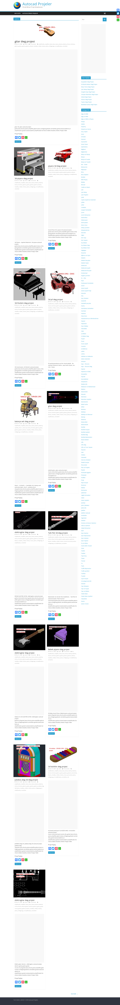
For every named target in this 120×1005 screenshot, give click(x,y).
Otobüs (83, 455)
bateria (60, 44)
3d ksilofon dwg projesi (57, 766)
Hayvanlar (84, 323)
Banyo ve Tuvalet (85, 162)
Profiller (83, 477)
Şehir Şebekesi (85, 505)
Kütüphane (84, 381)
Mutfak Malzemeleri (86, 437)
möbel (39, 46)
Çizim (82, 212)
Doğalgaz (83, 250)
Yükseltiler (84, 599)
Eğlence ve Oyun (85, 255)
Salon (82, 498)
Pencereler (84, 465)
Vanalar (83, 583)
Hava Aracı (84, 316)
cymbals (16, 427)
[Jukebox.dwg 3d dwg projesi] (29, 745)
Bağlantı (83, 149)
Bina (82, 172)
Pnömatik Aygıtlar (86, 472)
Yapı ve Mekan (85, 591)
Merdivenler (84, 402)
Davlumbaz (84, 217)
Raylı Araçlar (84, 482)
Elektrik (83, 258)
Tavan (82, 558)
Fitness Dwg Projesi (86, 99)
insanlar (83, 346)
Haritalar (83, 311)
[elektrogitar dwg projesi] (29, 512)
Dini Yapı (83, 237)
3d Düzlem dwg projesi (24, 303)
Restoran (83, 485)
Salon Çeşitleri (85, 500)
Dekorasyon (84, 220)
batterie (64, 44)
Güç (82, 296)
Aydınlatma (84, 147)
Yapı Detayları (85, 586)
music (61, 308)
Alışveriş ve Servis (86, 129)
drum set (25, 427)
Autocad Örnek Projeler (30, 13)
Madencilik (84, 384)
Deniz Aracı (84, 225)
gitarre (16, 46)
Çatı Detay (84, 192)
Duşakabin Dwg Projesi (87, 82)
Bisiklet (83, 177)
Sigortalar (84, 518)
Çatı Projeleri (84, 195)
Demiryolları (84, 222)
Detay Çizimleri (85, 227)
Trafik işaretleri (85, 571)
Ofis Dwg (83, 445)
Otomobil (83, 457)
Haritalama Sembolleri (87, 308)
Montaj (83, 417)
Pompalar (83, 475)
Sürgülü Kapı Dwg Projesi (88, 92)
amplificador (41, 44)
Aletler (83, 124)
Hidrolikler (84, 328)
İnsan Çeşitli (84, 344)
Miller (82, 407)
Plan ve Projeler (85, 467)
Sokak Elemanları (86, 528)
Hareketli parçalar (86, 303)
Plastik (83, 470)
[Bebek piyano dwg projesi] (63, 625)
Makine (83, 389)
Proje (82, 480)
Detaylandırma (85, 230)
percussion (69, 775)
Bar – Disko (84, 164)
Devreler (83, 232)
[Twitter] (118, 13)
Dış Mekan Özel (85, 248)
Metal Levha (84, 404)
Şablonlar (83, 492)
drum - (20, 427)
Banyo (83, 157)
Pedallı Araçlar (85, 462)
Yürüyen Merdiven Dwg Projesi (89, 94)
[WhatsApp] (118, 20)
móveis (43, 46)
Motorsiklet (84, 422)
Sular (82, 548)
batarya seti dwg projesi (24, 421)
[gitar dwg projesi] (46, 23)
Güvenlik (83, 301)
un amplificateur (58, 46)
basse (57, 44)
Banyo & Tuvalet (85, 159)
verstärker (65, 46)
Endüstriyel (84, 273)
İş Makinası (84, 349)
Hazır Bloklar (84, 326)
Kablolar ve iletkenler (87, 356)
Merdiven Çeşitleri (86, 399)
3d (39, 655)
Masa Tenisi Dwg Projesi (87, 87)
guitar (19, 46)
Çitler (82, 205)
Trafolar (83, 573)
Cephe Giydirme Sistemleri (88, 200)
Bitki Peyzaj (84, 179)
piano (47, 46)
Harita (83, 306)
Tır (82, 563)
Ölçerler (83, 450)
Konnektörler (84, 379)
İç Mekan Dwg (85, 336)
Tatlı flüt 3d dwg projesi (58, 533)
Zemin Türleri (85, 604)
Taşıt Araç (84, 556)
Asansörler (84, 142)
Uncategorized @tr (86, 581)
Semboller (84, 515)
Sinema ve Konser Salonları (88, 523)
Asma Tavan (84, 144)
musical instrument (68, 541)
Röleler (83, 487)
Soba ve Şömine (85, 525)
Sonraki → (74, 994)
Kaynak (83, 376)
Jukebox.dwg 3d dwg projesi (26, 779)
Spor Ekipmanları (86, 535)
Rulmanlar (84, 490)
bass (54, 44)
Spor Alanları (84, 533)
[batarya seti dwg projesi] (29, 392)
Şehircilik (83, 508)
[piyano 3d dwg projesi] (63, 148)
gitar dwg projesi (25, 41)
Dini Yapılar (84, 240)
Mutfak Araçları (85, 429)
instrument (74, 412)
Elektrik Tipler (85, 263)
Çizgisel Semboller (86, 210)
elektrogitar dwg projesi (24, 532)
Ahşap (83, 121)
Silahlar (83, 520)
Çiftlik (82, 202)
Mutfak (83, 427)
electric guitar (25, 906)
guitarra (27, 46)
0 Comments (33, 44)
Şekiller (83, 510)
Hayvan (83, 321)
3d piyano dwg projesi (24, 178)
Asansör (83, 139)
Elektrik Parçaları (85, 260)
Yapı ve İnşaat (85, 588)
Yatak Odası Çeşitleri (86, 596)
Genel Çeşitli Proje (86, 291)
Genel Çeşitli (84, 288)
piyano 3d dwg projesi (57, 166)
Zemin (83, 601)
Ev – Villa (83, 278)
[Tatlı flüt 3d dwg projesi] (63, 512)
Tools (82, 566)
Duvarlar (83, 253)
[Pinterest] (118, 16)
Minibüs (83, 409)
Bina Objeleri (84, 174)
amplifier (47, 44)
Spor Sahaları (85, 538)
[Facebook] (118, 10)
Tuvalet (83, 576)
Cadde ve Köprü (85, 187)
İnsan (82, 341)
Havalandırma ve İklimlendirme (89, 318)
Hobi (82, 331)
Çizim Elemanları (85, 215)
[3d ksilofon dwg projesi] (63, 745)
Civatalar (83, 207)
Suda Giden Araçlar (86, 546)
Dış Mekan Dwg (85, 245)
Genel (82, 285)
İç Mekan (83, 333)
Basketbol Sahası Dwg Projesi (89, 104)
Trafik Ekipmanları (86, 568)
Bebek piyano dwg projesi (58, 649)
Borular (83, 184)
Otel (82, 452)
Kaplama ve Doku (86, 371)
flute (53, 539)
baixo (51, 44)
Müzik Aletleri (85, 439)
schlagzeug (51, 46)
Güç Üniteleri (84, 298)
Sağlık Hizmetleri (85, 495)
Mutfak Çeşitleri (85, 432)
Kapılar (83, 369)
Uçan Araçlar (84, 578)
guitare (23, 46)
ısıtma (83, 354)
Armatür (83, 136)
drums (68, 44)
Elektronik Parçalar (86, 270)
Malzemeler (84, 392)
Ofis (82, 442)
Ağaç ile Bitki (84, 114)
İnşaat (83, 338)
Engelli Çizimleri (85, 275)
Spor (82, 530)
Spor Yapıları (84, 540)
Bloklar (83, 182)
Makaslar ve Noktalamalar (88, 386)
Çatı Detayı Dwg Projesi (87, 89)
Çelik (82, 197)
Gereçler (83, 293)
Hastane (83, 313)
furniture (73, 44)
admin (26, 44)
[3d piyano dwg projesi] (29, 148)
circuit (16, 906)
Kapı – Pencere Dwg (86, 366)
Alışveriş (83, 126)
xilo (68, 777)
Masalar (83, 394)
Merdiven (83, 397)
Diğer (82, 235)
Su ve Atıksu (84, 543)
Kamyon (83, 361)
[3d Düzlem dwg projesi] (29, 269)
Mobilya (83, 412)
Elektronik (84, 265)
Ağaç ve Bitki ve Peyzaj (87, 119)
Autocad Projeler (37, 3)
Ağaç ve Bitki (84, 116)
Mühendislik (84, 424)
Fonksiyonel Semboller (87, 283)
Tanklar (83, 553)
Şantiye (83, 503)
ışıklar (82, 351)
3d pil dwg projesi (55, 299)
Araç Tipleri (84, 131)
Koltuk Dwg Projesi (86, 97)
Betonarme (84, 167)
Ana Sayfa (17, 13)
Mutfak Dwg (84, 434)
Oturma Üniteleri (86, 460)
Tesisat (83, 561)
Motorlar (83, 419)
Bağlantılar (84, 152)
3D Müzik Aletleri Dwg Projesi (89, 84)
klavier (31, 46)
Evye (82, 280)
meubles (36, 46)
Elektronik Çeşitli (85, 268)
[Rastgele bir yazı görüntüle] (105, 13)
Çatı (82, 190)
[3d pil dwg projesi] (63, 269)
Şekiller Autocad (85, 513)
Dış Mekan (84, 243)
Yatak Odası (84, 593)
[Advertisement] (46, 87)
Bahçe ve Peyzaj (85, 154)
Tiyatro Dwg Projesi (86, 102)
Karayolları (84, 374)
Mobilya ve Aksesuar (86, 414)
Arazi (82, 134)
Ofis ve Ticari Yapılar (86, 447)
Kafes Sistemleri (85, 359)
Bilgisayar (84, 169)
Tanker (83, 551)
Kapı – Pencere (85, 364)
